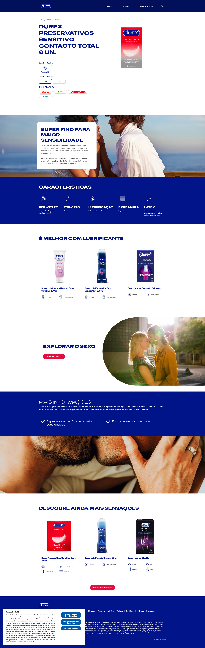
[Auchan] (46, 92)
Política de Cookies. (40, 637)
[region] (44, 627)
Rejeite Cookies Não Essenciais (71, 622)
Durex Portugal (162, 639)
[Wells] (46, 96)
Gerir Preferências (71, 628)
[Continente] (78, 92)
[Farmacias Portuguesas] (60, 92)
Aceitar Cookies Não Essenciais (71, 615)
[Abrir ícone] (162, 6)
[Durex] (46, 6)
